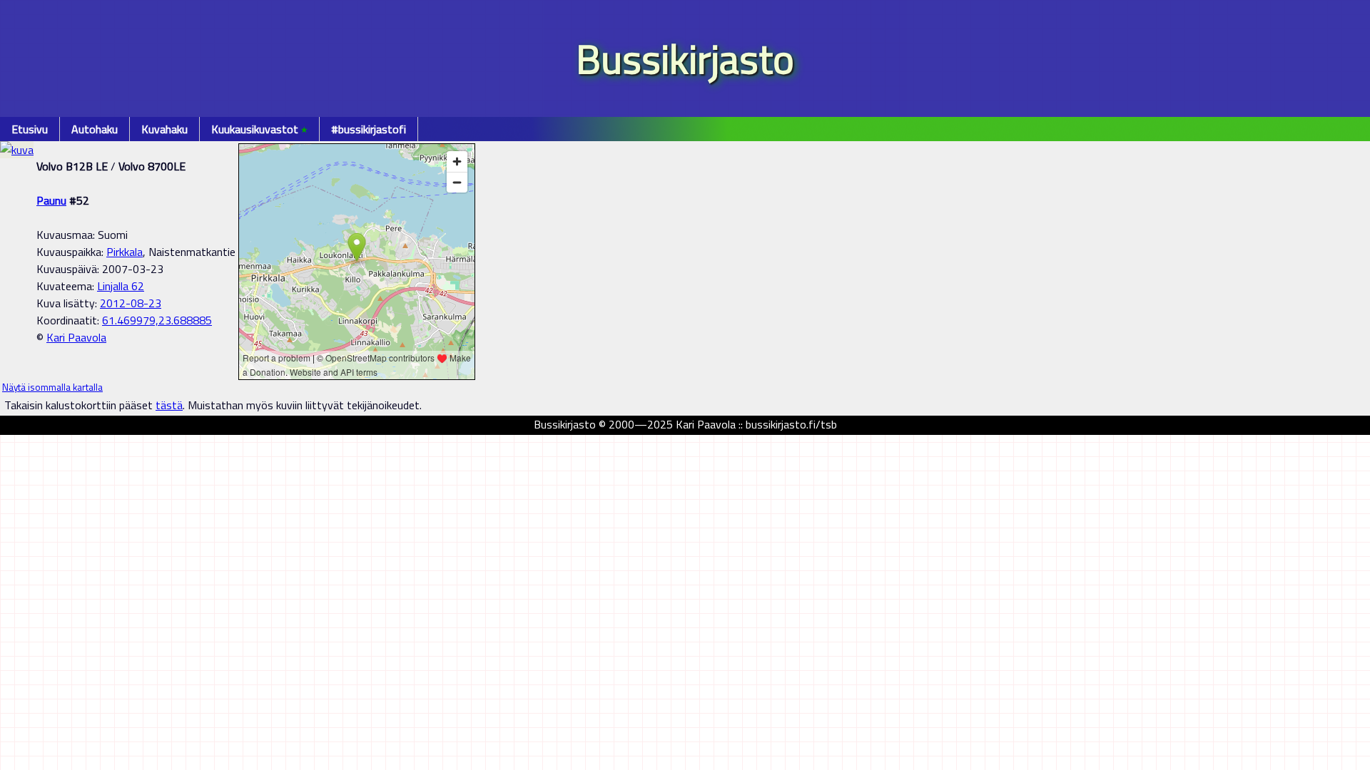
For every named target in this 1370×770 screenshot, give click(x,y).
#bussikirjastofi (368, 129)
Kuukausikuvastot (259, 129)
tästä (169, 405)
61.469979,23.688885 (157, 320)
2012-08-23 (130, 303)
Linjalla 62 (120, 285)
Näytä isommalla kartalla (52, 387)
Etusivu (29, 129)
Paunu (51, 200)
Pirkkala (124, 251)
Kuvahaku (164, 129)
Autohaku (94, 129)
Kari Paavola (76, 337)
